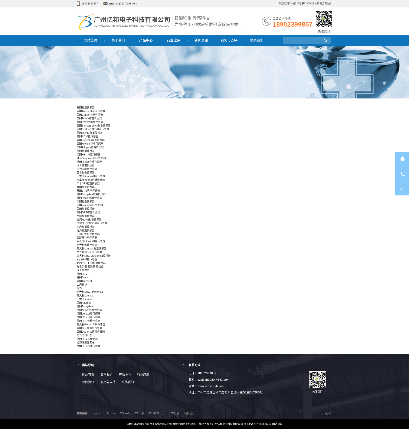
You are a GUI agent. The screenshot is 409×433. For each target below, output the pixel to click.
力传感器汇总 (84, 335)
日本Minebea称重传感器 (91, 179)
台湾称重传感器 (86, 216)
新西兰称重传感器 (87, 259)
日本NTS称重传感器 (88, 183)
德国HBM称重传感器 (88, 154)
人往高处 (188, 413)
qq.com (97, 413)
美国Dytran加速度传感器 (91, 331)
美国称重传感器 (86, 107)
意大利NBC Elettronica (90, 292)
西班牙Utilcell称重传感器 (91, 241)
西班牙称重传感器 (87, 237)
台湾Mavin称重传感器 (89, 219)
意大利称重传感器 (87, 245)
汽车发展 (174, 413)
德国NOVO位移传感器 (89, 310)
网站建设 (277, 424)
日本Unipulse (84, 299)
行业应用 (173, 40)
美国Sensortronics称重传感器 (94, 125)
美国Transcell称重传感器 (91, 111)
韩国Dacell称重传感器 (89, 198)
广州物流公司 (156, 413)
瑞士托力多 (83, 270)
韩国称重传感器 (86, 187)
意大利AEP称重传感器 (89, 252)
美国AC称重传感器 (87, 136)
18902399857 (90, 3)
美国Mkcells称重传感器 (90, 143)
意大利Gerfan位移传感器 (91, 324)
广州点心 (125, 413)
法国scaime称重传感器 (90, 205)
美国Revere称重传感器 (90, 122)
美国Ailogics (84, 302)
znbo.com (110, 413)
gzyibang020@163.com (123, 3)
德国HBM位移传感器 (88, 317)
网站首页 (90, 40)
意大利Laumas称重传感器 (92, 248)
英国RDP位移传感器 (88, 320)
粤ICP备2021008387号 (257, 424)
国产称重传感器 (86, 226)
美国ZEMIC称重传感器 (89, 132)
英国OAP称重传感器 (88, 212)
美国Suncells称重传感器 (91, 140)
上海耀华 (82, 284)
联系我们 (257, 40)
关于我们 (118, 40)
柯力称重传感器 (86, 230)
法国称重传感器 (86, 201)
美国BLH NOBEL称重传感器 (93, 129)
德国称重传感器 (86, 151)
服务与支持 (229, 40)
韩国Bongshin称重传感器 (91, 194)
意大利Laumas (85, 295)
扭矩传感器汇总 (86, 342)
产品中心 (146, 40)
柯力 (79, 288)
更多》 (328, 413)
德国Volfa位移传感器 (88, 313)
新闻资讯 (201, 40)
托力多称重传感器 (87, 169)
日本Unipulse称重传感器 (91, 176)
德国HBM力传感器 (87, 339)
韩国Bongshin (85, 306)
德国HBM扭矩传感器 (88, 346)
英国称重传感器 (86, 208)
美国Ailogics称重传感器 (90, 147)
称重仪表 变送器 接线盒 (90, 266)
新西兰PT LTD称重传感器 (91, 263)
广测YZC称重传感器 (88, 234)
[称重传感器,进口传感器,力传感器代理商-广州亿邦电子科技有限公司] (125, 34)
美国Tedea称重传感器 (89, 118)
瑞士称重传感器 (86, 165)
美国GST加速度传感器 (89, 328)
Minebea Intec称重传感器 (91, 158)
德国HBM (82, 273)
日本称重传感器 (86, 172)
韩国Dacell (83, 277)
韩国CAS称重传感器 (88, 190)
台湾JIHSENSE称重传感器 (92, 223)
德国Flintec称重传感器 (89, 161)
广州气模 (139, 413)
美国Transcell (84, 281)
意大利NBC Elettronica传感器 (94, 255)
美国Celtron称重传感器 (90, 114)
